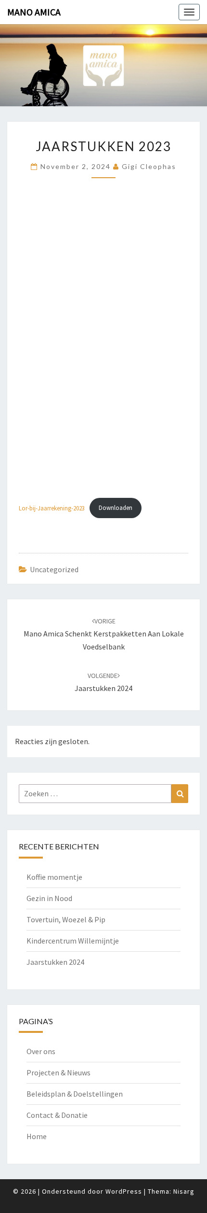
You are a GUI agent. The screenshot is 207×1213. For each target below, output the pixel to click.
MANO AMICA (34, 12)
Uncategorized (54, 569)
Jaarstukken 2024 (55, 962)
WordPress (123, 1191)
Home (36, 1136)
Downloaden (115, 507)
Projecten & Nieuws (58, 1072)
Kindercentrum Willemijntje (72, 940)
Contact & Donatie (57, 1115)
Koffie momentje (54, 877)
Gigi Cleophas (149, 166)
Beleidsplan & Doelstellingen (74, 1094)
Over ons (40, 1051)
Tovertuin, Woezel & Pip (65, 919)
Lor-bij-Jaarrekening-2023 (52, 507)
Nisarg (183, 1191)
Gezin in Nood (49, 898)
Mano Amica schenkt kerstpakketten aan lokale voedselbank (104, 634)
